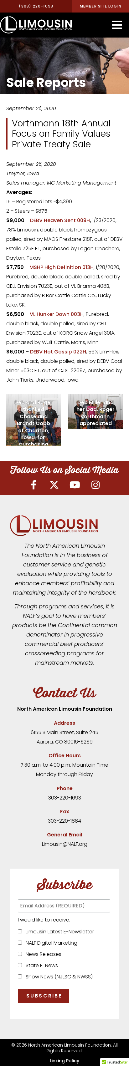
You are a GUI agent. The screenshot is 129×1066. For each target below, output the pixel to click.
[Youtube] (75, 485)
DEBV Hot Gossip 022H (58, 351)
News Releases (42, 954)
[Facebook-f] (33, 485)
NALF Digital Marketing (50, 943)
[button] (117, 25)
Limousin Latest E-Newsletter (58, 931)
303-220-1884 (64, 821)
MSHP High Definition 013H (61, 267)
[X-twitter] (54, 485)
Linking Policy (64, 1061)
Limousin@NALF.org (64, 844)
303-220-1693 (64, 797)
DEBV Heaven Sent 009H (60, 220)
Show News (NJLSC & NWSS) (58, 976)
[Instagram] (95, 485)
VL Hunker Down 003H (57, 314)
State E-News (40, 965)
